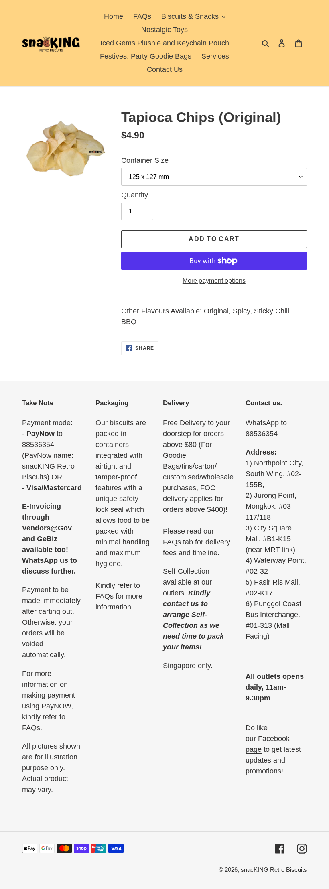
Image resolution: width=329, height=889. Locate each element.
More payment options (214, 280)
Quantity (134, 195)
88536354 (263, 434)
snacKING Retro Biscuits (274, 869)
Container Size (145, 160)
